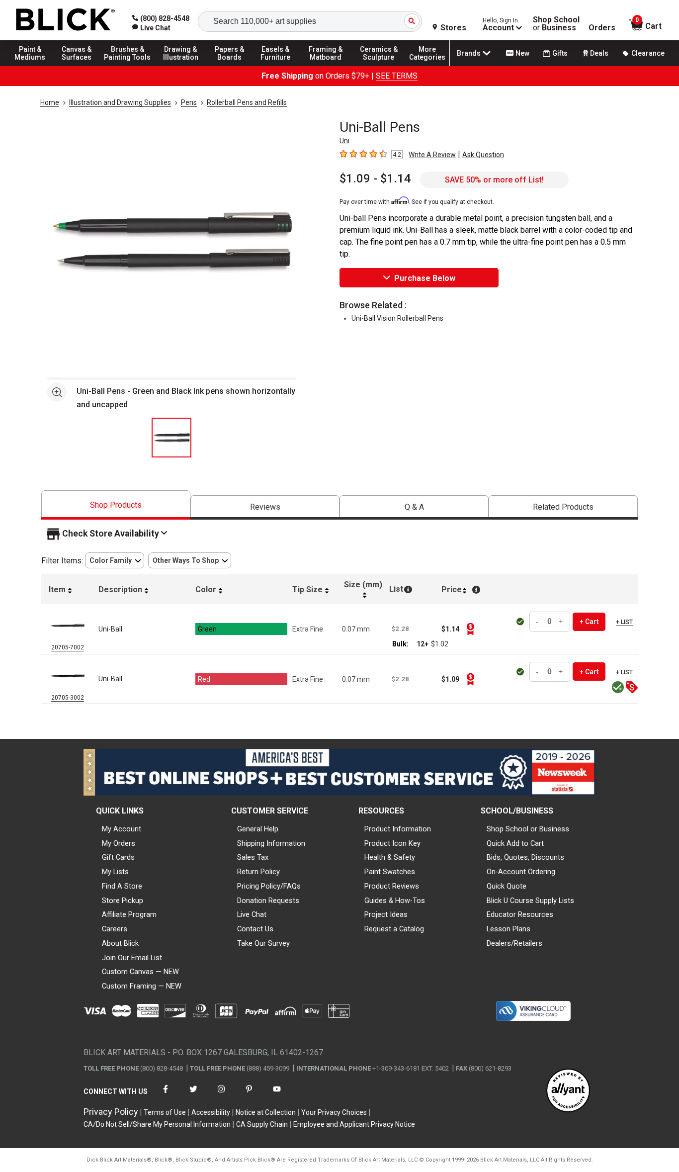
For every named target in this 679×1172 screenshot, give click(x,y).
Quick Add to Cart (515, 843)
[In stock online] (521, 622)
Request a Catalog (394, 928)
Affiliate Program (129, 914)
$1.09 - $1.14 (375, 178)
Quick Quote (506, 886)
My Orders (118, 843)
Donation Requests (268, 900)
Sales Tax (252, 857)
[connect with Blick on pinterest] (249, 1095)
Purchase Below (424, 278)
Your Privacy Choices (334, 1112)
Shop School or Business (528, 828)
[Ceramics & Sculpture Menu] (379, 66)
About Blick (120, 943)
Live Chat (251, 914)
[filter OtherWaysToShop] (190, 560)
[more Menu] (427, 66)
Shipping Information (271, 843)
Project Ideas (386, 914)
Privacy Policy (111, 1111)
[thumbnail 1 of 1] (171, 437)
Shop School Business (556, 24)
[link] (151, 28)
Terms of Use (165, 1112)
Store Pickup (122, 900)
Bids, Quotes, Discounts (525, 857)
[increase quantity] (561, 622)
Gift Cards (118, 857)
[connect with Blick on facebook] (165, 1095)
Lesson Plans (508, 928)
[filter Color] (114, 560)
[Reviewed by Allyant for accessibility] (568, 1091)
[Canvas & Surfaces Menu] (79, 66)
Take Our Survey (263, 943)
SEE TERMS (397, 76)
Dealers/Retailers (514, 943)
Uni (344, 141)
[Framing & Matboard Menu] (326, 66)
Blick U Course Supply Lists (530, 900)
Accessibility (210, 1112)
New (522, 53)
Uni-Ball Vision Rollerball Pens (397, 318)
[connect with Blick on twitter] (193, 1095)
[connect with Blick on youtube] (277, 1095)
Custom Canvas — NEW (140, 971)
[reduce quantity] (538, 622)
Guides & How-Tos (394, 900)
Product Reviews (391, 886)
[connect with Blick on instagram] (221, 1095)
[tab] (115, 505)
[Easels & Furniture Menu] (278, 66)
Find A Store (122, 886)
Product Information (397, 828)
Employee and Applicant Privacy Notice (354, 1124)
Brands (469, 53)
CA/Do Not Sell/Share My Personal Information (157, 1124)
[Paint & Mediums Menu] (35, 66)
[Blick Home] (65, 20)
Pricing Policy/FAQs (269, 886)
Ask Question (483, 155)
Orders (602, 28)
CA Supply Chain (262, 1124)
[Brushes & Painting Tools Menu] (128, 66)
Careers (114, 928)
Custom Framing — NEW (141, 986)
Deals (599, 53)
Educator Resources (520, 914)
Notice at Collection (266, 1112)
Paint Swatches (389, 871)
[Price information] (470, 629)
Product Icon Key (392, 843)
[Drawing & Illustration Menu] (181, 66)
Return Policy (258, 871)
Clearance (648, 53)
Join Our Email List (132, 957)
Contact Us (255, 928)
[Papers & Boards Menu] (234, 66)
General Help (257, 828)
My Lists (115, 871)
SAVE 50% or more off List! (494, 179)
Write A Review (432, 155)
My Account (121, 828)
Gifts (560, 53)
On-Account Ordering (521, 871)
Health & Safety (389, 857)
